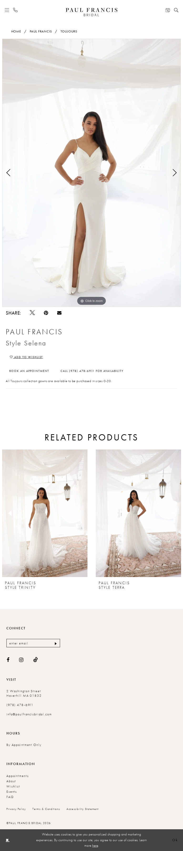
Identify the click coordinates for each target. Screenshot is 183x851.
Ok (175, 840)
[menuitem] (7, 10)
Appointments (17, 776)
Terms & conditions (46, 809)
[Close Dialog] (7, 840)
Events (11, 791)
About (11, 781)
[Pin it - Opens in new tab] (46, 313)
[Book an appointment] (168, 10)
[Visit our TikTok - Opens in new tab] (36, 660)
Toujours (69, 31)
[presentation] (44, 513)
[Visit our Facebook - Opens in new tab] (8, 660)
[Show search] (176, 10)
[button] (7, 10)
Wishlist (13, 786)
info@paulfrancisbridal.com (29, 714)
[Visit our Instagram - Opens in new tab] (21, 660)
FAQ (10, 797)
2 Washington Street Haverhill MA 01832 (24, 693)
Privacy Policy (16, 809)
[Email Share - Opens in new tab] (59, 313)
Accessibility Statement (82, 809)
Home (16, 31)
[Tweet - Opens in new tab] (32, 313)
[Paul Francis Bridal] (91, 12)
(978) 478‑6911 (20, 705)
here (95, 845)
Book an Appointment (29, 371)
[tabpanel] (91, 173)
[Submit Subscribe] (55, 643)
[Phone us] (15, 10)
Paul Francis (41, 31)
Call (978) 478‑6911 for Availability (92, 371)
